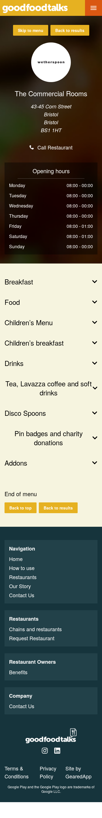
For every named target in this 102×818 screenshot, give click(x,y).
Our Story (20, 586)
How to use (22, 567)
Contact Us (21, 595)
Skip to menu (30, 30)
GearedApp (78, 776)
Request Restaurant (31, 638)
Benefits (18, 672)
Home (16, 558)
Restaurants (23, 577)
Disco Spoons (25, 412)
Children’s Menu (29, 322)
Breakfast (19, 281)
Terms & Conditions (17, 772)
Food (12, 302)
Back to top (20, 508)
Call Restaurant (55, 147)
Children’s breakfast (34, 342)
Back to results (69, 30)
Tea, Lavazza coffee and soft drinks (48, 388)
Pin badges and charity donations (48, 438)
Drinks (14, 363)
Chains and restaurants (35, 629)
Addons (16, 462)
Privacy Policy (48, 772)
